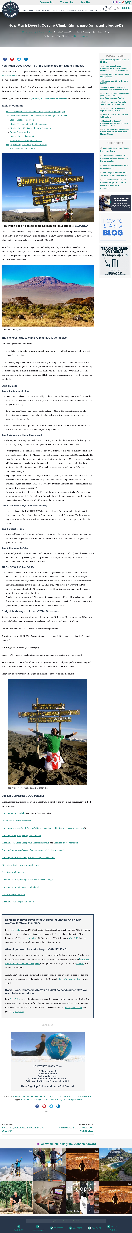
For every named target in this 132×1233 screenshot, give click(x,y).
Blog (38, 10)
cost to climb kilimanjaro (54, 1099)
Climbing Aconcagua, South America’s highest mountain (26, 828)
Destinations (83, 10)
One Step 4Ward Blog (38, 32)
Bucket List (44, 1096)
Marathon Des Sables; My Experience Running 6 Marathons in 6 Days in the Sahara (114, 123)
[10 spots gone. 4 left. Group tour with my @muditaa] (115, 1164)
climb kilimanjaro (34, 1099)
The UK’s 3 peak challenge (13, 894)
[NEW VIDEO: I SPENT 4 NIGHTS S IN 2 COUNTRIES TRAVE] (49, 1164)
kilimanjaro (71, 1099)
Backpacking (27, 1096)
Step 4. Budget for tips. (20, 132)
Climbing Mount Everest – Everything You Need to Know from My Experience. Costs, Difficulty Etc (114, 68)
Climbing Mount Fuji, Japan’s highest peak (20, 887)
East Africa (67, 1096)
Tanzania (77, 1096)
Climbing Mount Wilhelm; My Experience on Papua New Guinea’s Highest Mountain (114, 158)
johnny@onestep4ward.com (69, 979)
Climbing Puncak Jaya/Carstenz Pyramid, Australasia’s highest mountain (33, 850)
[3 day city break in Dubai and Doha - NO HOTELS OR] (82, 1197)
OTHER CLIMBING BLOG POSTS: (22, 148)
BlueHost (80, 963)
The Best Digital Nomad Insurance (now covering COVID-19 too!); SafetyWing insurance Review (114, 96)
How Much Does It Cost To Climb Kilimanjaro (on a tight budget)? (35, 111)
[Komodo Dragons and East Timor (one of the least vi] (16, 1197)
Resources (71, 10)
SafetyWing (15, 999)
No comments (82, 36)
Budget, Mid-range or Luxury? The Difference (26, 144)
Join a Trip (46, 10)
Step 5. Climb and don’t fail (22, 136)
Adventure (17, 1096)
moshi (79, 1099)
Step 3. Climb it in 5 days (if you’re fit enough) (30, 128)
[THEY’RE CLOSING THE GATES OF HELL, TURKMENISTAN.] (115, 1197)
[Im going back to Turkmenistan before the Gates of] (82, 1164)
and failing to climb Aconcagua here (68, 828)
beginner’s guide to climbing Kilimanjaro (48, 98)
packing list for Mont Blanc (67, 843)
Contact (93, 10)
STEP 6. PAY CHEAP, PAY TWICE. (26, 140)
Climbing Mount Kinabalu (13, 813)
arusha (23, 1099)
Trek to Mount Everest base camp (16, 820)
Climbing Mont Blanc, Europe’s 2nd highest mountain (25, 843)
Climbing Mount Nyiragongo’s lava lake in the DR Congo (27, 879)
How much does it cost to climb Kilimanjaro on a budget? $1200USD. (36, 115)
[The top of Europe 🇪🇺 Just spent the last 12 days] (16, 1164)
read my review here (73, 1007)
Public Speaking (58, 10)
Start (24, 10)
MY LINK (73, 938)
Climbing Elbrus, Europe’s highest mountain (21, 835)
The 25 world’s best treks (13, 872)
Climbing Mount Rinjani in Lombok (18, 901)
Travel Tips (86, 1096)
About (31, 10)
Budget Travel (56, 1096)
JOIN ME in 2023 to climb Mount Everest (20, 865)
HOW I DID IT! (116, 8)
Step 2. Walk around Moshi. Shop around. (28, 124)
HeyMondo (15, 930)
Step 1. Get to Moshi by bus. (22, 120)
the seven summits (10, 75)
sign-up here (31, 938)
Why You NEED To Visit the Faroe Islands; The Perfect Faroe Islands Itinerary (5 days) (114, 132)
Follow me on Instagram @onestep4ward (67, 1144)
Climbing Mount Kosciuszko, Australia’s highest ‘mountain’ (28, 857)
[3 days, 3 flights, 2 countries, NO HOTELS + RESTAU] (49, 1197)
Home (24, 32)
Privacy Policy (115, 1228)
